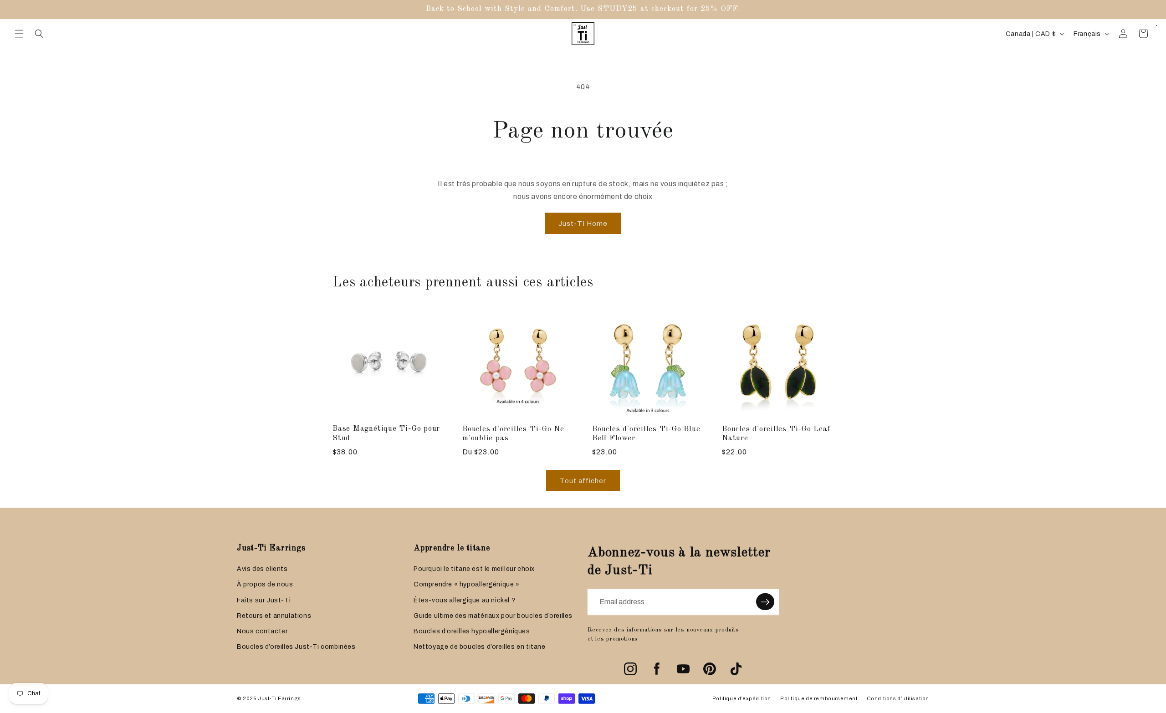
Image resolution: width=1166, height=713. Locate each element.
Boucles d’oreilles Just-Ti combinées (296, 646)
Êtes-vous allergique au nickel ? (464, 600)
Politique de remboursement (819, 698)
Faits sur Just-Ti (264, 600)
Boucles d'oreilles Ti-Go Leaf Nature (776, 434)
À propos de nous (265, 584)
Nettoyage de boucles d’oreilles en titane (480, 646)
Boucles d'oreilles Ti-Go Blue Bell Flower (646, 434)
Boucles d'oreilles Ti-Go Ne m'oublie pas (513, 434)
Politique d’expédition (741, 698)
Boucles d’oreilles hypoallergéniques (472, 631)
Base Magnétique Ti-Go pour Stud (386, 433)
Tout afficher (583, 480)
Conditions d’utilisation (898, 698)
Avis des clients (262, 568)
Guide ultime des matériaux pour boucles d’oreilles (493, 615)
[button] (19, 34)
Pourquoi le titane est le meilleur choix (474, 568)
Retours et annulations (274, 615)
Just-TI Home (583, 223)
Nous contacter (262, 631)
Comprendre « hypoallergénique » (467, 584)
